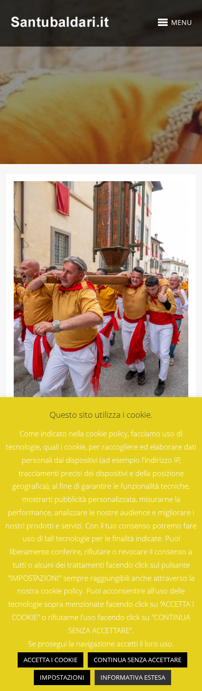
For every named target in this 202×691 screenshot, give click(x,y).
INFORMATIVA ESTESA (133, 677)
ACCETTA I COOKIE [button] (50, 659)
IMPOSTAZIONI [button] (62, 677)
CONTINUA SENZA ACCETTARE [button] (137, 659)
